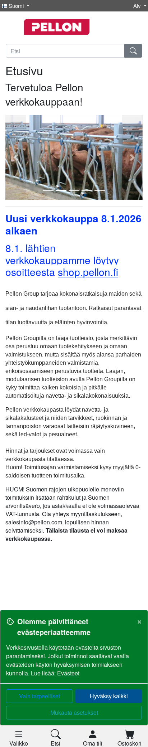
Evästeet (68, 673)
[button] (15, 157)
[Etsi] (133, 51)
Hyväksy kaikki (109, 696)
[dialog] (74, 678)
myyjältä (123, 467)
